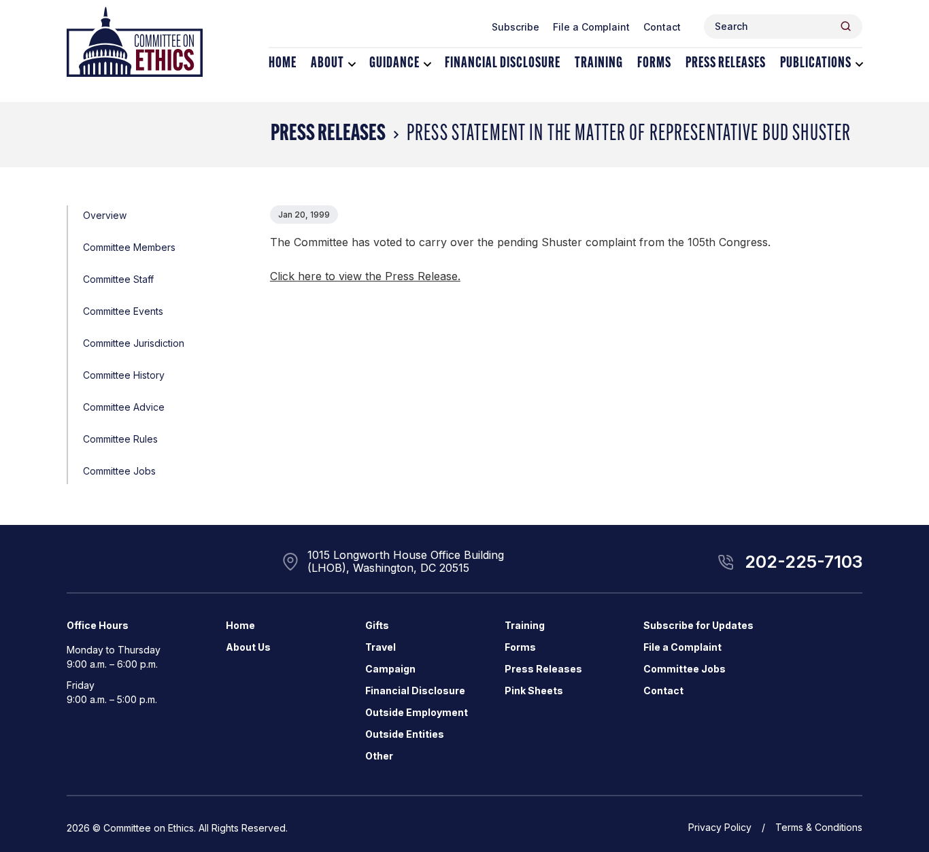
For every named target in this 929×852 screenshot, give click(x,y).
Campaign (390, 669)
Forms (654, 63)
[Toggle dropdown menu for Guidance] (427, 64)
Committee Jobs (119, 471)
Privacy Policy (719, 827)
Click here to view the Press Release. (365, 276)
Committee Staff (118, 279)
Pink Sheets (534, 690)
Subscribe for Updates (698, 625)
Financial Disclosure (502, 63)
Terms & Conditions (818, 827)
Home (283, 63)
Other (379, 756)
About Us (248, 647)
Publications (815, 63)
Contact (662, 27)
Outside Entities (404, 734)
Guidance (394, 63)
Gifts (377, 625)
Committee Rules (120, 439)
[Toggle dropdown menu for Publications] (859, 64)
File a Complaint (591, 27)
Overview (104, 215)
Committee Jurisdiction (133, 343)
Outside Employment (416, 712)
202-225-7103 (803, 561)
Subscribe (515, 27)
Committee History (124, 375)
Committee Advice (124, 407)
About (327, 63)
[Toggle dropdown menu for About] (352, 64)
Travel (380, 647)
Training (599, 63)
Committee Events (123, 311)
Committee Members (129, 247)
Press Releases (726, 63)
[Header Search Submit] (846, 26)
